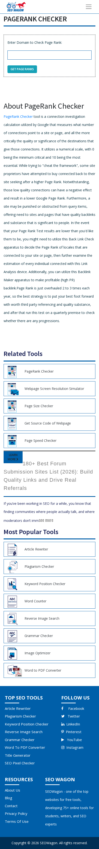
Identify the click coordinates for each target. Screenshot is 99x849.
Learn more (13, 457)
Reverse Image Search (24, 731)
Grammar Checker (20, 739)
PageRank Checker (18, 116)
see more (46, 520)
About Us (12, 790)
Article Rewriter (18, 708)
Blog (8, 797)
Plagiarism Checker (20, 716)
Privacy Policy (16, 813)
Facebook (76, 708)
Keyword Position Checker (27, 724)
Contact (11, 805)
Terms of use (17, 821)
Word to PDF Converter (25, 747)
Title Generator (18, 755)
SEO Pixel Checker (20, 763)
